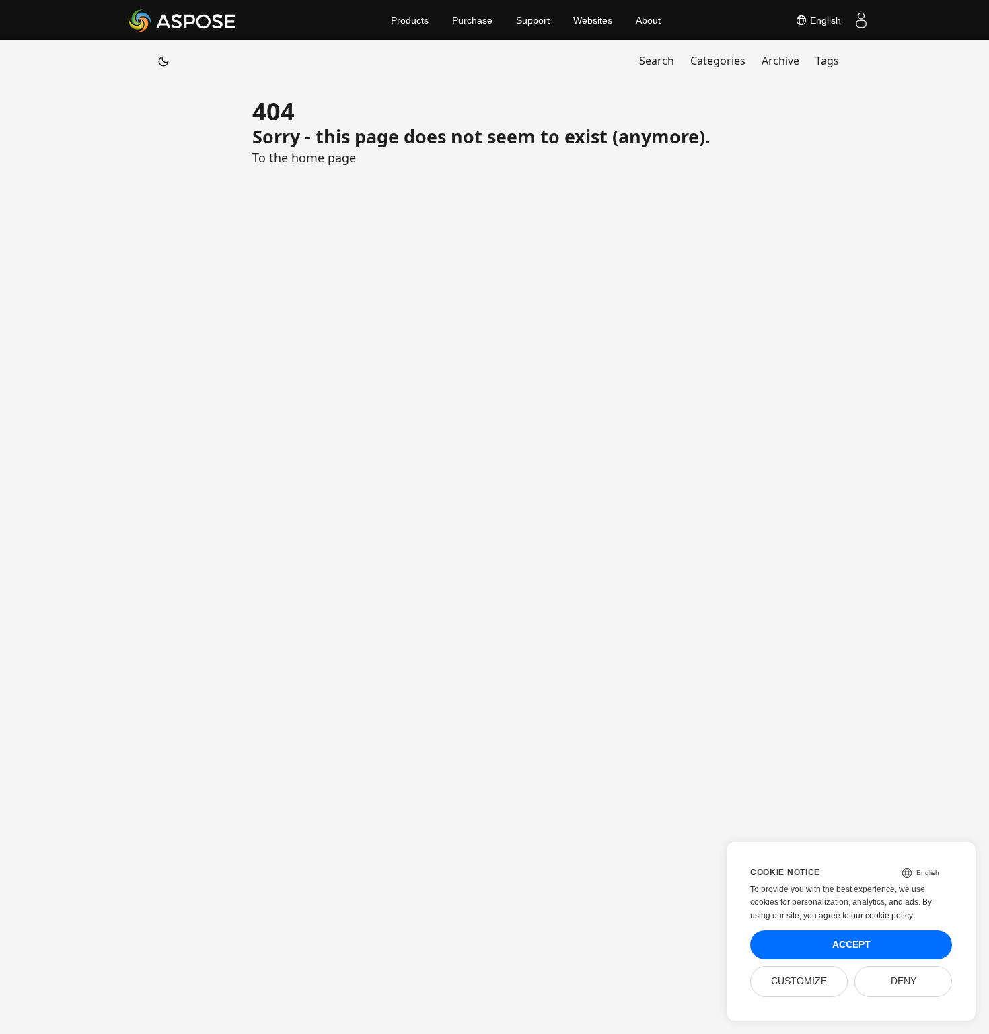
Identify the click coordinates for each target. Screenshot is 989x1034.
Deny (903, 981)
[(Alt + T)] (163, 60)
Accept (851, 945)
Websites (592, 20)
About (648, 20)
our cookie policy (881, 915)
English (824, 20)
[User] (861, 20)
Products (410, 20)
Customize (799, 981)
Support (533, 20)
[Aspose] (182, 20)
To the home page (304, 157)
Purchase (472, 20)
